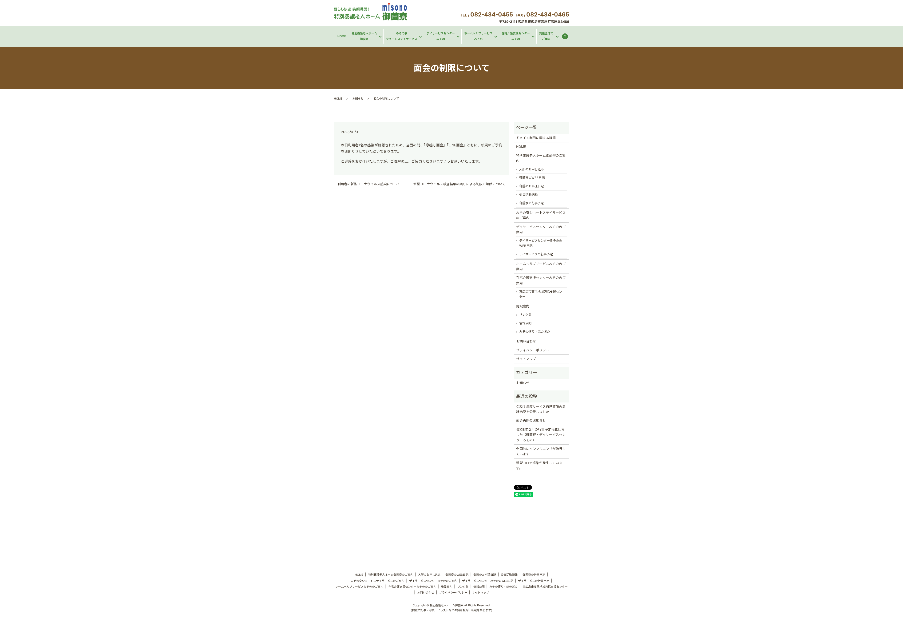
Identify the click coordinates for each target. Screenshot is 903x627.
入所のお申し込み (531, 169)
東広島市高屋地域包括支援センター (540, 294)
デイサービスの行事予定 (536, 254)
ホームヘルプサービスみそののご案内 (541, 266)
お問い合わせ (526, 341)
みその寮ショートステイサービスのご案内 (541, 215)
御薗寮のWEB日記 (532, 178)
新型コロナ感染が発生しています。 (539, 465)
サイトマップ (526, 359)
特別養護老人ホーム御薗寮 (364, 36)
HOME (341, 36)
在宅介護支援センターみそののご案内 (541, 280)
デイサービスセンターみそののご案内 (541, 229)
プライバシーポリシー (532, 350)
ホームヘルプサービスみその (478, 36)
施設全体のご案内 (546, 36)
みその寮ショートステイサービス (401, 36)
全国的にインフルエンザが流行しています (541, 451)
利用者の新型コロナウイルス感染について (368, 184)
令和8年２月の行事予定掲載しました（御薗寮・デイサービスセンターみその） (541, 434)
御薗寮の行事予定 (531, 203)
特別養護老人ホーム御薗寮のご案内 (541, 158)
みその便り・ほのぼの (534, 332)
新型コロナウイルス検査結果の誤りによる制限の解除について (459, 184)
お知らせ (358, 98)
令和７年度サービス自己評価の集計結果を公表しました (541, 409)
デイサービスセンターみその (441, 36)
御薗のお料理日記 (531, 186)
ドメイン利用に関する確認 (536, 138)
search (567, 37)
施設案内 (522, 306)
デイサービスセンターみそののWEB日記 (540, 243)
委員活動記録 (528, 195)
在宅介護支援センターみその (516, 36)
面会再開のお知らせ (531, 420)
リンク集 (525, 315)
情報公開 (525, 323)
